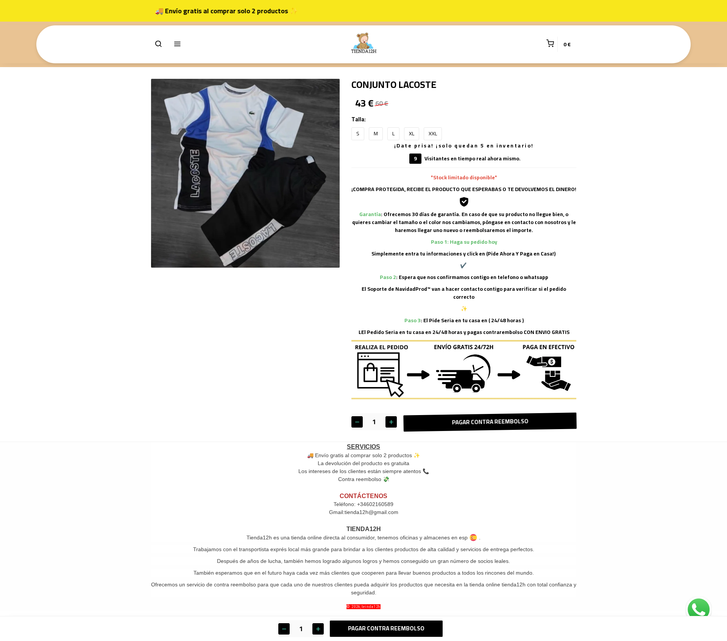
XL (411, 133)
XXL (433, 133)
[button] (158, 44)
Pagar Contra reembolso (489, 421)
